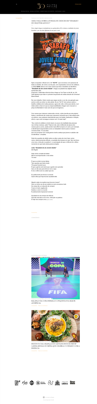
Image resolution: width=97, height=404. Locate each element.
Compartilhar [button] (19, 18)
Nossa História (34, 11)
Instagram (58, 11)
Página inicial (25, 11)
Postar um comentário (43, 305)
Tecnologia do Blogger (49, 397)
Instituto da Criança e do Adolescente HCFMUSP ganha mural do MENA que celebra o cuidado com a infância (55, 346)
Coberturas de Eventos (47, 11)
